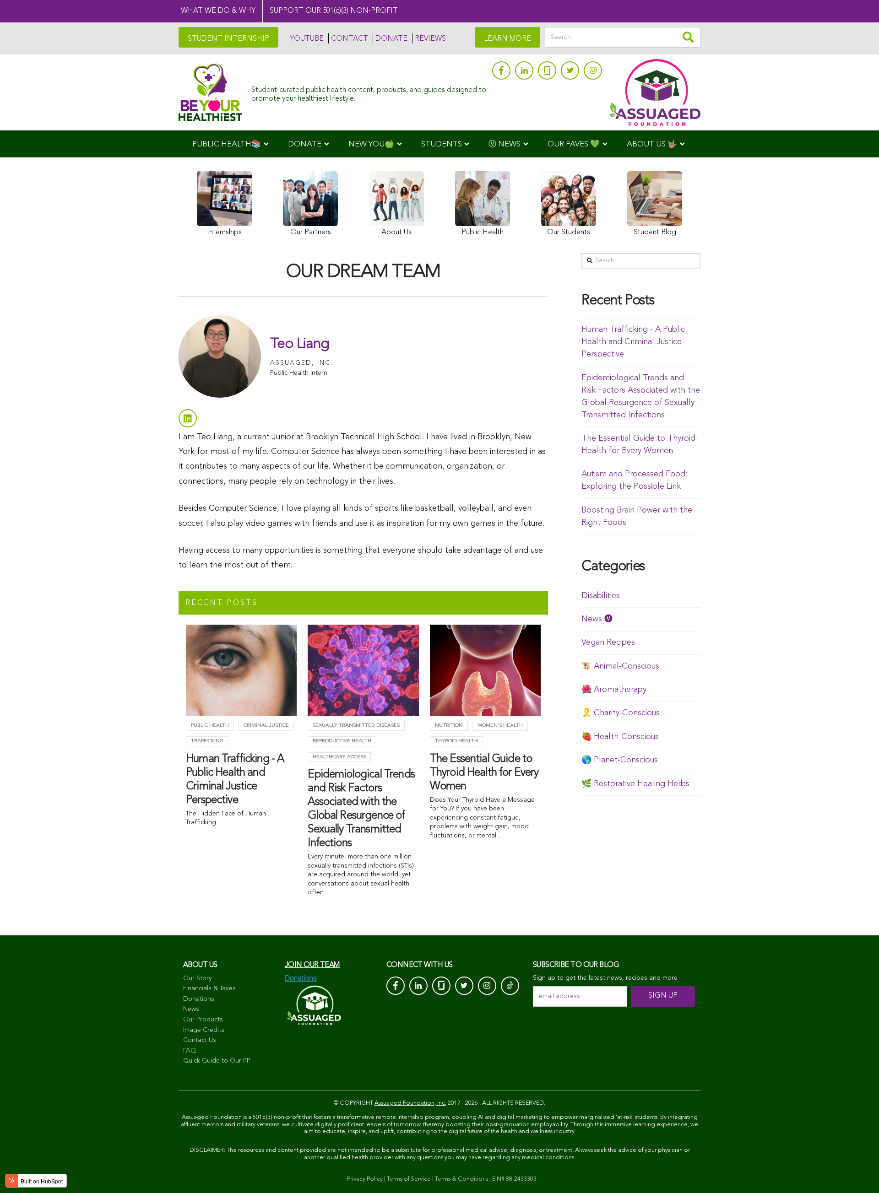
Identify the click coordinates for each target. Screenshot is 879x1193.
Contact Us (199, 1040)
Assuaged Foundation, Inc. (410, 1103)
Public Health (210, 725)
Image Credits (203, 1030)
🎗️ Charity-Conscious (620, 713)
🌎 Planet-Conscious (619, 760)
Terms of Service (409, 1179)
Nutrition (449, 725)
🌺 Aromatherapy (613, 690)
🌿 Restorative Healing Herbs (635, 784)
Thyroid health (456, 741)
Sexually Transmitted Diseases (356, 725)
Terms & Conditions (461, 1179)
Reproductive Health (342, 741)
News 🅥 (597, 619)
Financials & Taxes (209, 988)
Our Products (203, 1019)
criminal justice (266, 725)
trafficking (207, 741)
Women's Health (500, 725)
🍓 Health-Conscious (620, 737)
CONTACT (349, 39)
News (191, 1009)
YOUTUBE (307, 39)
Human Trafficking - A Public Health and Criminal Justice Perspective (633, 341)
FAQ (189, 1050)
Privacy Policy (365, 1179)
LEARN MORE (507, 39)
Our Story (197, 978)
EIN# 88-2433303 (514, 1179)
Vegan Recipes (608, 642)
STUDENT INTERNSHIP (228, 39)
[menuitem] (230, 143)
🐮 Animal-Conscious (620, 666)
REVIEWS (430, 39)
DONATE (391, 39)
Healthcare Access (339, 757)
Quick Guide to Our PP (216, 1061)
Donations (198, 999)
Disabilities (600, 596)
